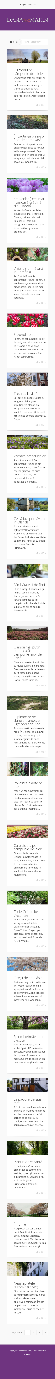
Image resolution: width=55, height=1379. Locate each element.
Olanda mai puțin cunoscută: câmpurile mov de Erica (28, 652)
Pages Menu (26, 4)
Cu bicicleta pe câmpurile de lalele (28, 847)
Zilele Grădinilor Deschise (26, 913)
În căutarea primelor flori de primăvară (29, 138)
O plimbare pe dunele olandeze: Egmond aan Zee (27, 720)
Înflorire (20, 1224)
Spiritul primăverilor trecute (29, 1038)
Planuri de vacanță (28, 1161)
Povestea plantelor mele (28, 784)
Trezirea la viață (26, 393)
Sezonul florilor (25, 334)
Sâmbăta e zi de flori (29, 584)
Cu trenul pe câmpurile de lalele (28, 71)
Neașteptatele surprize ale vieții (26, 1285)
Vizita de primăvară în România (28, 270)
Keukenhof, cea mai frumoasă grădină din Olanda (29, 202)
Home (15, 41)
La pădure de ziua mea (28, 1101)
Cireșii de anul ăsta (28, 977)
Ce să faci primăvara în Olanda (29, 520)
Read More (39, 105)
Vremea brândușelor (30, 455)
